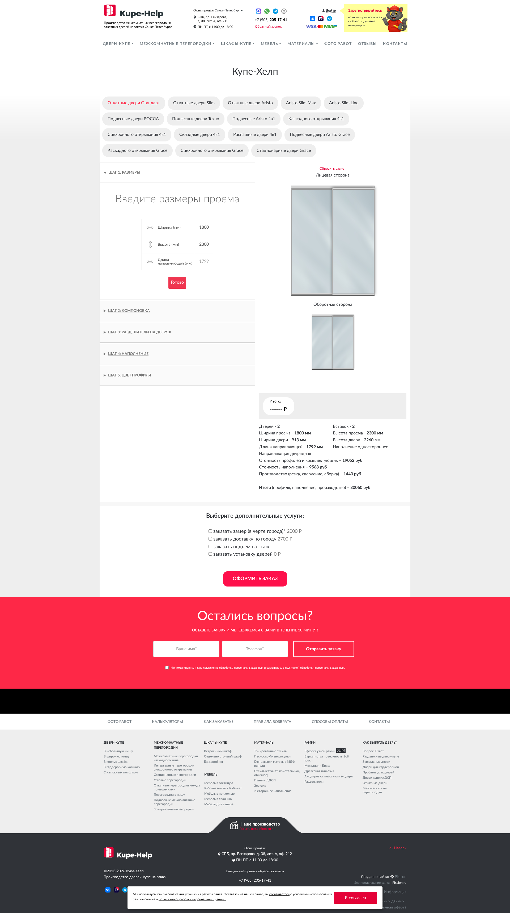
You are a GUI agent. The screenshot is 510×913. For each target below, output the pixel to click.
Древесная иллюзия (319, 771)
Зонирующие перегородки (174, 809)
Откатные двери (375, 783)
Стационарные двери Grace (284, 150)
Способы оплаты (330, 722)
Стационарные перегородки (175, 774)
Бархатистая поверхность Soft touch (326, 758)
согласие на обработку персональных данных (233, 667)
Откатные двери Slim (194, 103)
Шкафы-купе (237, 44)
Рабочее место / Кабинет (223, 788)
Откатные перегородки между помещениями (177, 787)
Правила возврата (272, 722)
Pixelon (400, 877)
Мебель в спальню (218, 799)
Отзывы (367, 44)
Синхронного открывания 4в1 (137, 134)
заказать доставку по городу (252, 539)
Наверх (399, 848)
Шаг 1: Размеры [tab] (124, 172)
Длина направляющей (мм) (175, 261)
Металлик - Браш (317, 765)
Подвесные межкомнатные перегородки (174, 802)
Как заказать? (218, 722)
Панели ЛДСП (265, 780)
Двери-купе (117, 44)
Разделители (314, 781)
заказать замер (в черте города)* (257, 531)
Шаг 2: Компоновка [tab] (129, 311)
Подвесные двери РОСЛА (133, 119)
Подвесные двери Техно (195, 119)
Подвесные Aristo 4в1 (253, 119)
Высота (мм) (168, 244)
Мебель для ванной (218, 804)
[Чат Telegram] (275, 10)
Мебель (270, 44)
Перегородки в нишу (169, 794)
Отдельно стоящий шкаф (223, 756)
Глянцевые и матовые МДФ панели (274, 763)
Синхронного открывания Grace (212, 150)
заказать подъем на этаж (240, 547)
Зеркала (260, 785)
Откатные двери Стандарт (134, 103)
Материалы (301, 44)
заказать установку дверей (246, 554)
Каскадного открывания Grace (137, 150)
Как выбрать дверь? (380, 742)
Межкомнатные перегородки (176, 44)
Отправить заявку (323, 649)
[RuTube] (321, 18)
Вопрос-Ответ (373, 751)
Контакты (395, 44)
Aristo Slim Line (343, 103)
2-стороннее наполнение (272, 791)
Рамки (310, 742)
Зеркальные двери (376, 761)
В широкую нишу (116, 756)
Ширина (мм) (169, 227)
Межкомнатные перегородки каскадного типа (176, 758)
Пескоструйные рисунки (272, 756)
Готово (177, 282)
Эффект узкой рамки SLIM (323, 751)
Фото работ (338, 44)
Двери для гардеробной (381, 767)
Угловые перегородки (170, 780)
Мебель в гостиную (218, 783)
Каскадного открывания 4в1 (316, 119)
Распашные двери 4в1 (255, 134)
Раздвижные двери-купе (381, 756)
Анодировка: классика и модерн (328, 776)
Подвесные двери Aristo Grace (320, 134)
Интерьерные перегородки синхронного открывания (174, 767)
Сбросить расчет (333, 168)
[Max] (258, 10)
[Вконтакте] (312, 18)
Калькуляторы (167, 722)
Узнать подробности (255, 828)
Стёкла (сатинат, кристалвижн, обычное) (277, 773)
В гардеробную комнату (122, 767)
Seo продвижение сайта (372, 882)
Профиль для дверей (378, 772)
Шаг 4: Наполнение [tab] (128, 354)
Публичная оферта (390, 907)
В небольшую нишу (118, 751)
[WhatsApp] (267, 10)
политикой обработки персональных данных (314, 667)
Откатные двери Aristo (250, 103)
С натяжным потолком (121, 772)
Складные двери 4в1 (199, 134)
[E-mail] (284, 10)
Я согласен (355, 898)
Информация (395, 892)
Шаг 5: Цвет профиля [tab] (129, 375)
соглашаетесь (279, 894)
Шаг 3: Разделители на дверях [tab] (139, 332)
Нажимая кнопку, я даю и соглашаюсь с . (258, 667)
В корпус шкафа (116, 761)
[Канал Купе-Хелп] (329, 18)
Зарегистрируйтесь (365, 10)
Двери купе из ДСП (377, 777)
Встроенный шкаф (218, 751)
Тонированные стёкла (270, 751)
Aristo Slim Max (301, 103)
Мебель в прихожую (219, 793)
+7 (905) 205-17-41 (255, 880)
